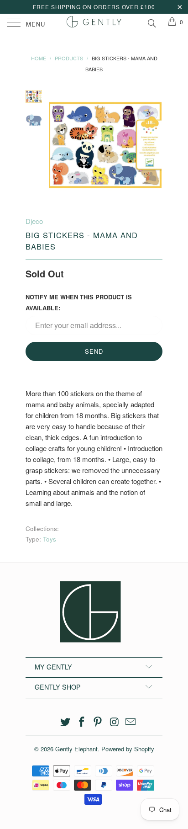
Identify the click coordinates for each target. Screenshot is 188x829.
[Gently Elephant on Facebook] (82, 721)
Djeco (34, 221)
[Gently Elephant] (94, 23)
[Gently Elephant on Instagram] (114, 721)
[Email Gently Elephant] (131, 721)
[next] (154, 145)
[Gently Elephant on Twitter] (66, 721)
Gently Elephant (76, 748)
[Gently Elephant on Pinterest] (98, 721)
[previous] (57, 145)
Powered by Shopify (127, 748)
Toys (49, 539)
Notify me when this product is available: (79, 302)
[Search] (151, 21)
